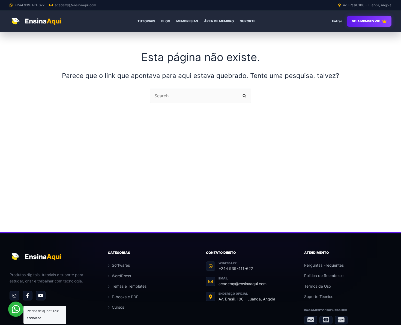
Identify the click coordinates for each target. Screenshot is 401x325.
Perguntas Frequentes (324, 265)
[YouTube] (41, 295)
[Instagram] (14, 295)
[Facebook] (27, 295)
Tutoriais (146, 21)
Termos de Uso (317, 286)
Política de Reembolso (323, 275)
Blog (165, 21)
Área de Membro (219, 21)
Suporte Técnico (318, 296)
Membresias (187, 21)
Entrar (337, 21)
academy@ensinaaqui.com (243, 283)
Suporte (247, 21)
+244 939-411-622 (236, 268)
